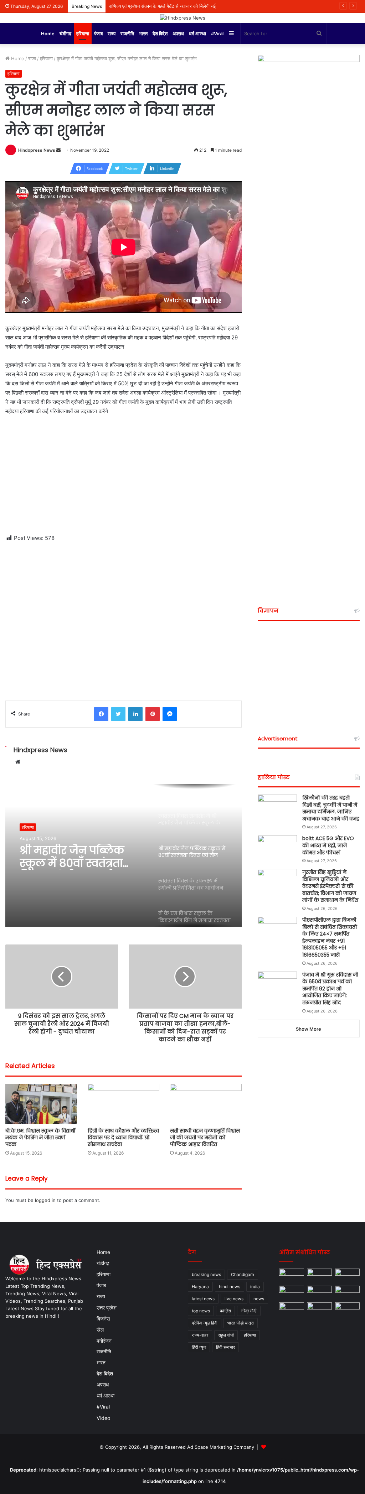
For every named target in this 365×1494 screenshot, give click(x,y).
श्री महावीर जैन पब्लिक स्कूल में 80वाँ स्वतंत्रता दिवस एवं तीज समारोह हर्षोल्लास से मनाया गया (74, 857)
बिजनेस (103, 1319)
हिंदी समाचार (225, 1347)
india (255, 1286)
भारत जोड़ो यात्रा (240, 1323)
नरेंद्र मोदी (249, 1310)
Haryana (200, 1286)
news (258, 1298)
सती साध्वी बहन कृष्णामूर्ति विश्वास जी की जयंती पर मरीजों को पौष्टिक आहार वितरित (205, 1137)
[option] (123, 855)
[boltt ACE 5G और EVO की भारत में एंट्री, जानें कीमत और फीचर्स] (277, 848)
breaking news (206, 1274)
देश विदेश (160, 33)
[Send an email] (58, 150)
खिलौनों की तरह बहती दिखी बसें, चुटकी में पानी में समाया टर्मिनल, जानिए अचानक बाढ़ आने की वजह (330, 808)
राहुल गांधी (226, 1335)
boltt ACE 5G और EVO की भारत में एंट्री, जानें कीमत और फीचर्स (328, 845)
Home (48, 33)
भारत (143, 33)
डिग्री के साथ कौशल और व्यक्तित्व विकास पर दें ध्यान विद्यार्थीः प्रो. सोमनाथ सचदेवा (123, 1137)
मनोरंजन (104, 1341)
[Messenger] (170, 714)
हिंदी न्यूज (199, 1347)
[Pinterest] (152, 714)
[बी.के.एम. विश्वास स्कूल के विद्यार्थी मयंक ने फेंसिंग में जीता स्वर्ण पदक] (41, 1104)
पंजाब (98, 33)
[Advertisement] (123, 475)
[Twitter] (118, 714)
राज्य (111, 33)
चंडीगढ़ (65, 33)
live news (234, 1298)
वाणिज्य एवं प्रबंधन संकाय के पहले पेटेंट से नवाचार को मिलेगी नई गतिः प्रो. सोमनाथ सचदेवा (185, 6)
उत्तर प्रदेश (107, 1308)
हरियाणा (82, 33)
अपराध (178, 33)
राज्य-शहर (200, 1335)
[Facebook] (101, 714)
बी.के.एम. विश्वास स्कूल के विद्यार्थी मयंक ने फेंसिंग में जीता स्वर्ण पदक (40, 1137)
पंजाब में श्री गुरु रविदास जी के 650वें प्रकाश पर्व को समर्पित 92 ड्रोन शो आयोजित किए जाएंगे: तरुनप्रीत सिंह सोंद (330, 988)
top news (201, 1310)
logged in (45, 1200)
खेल (100, 1330)
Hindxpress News (36, 150)
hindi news (229, 1286)
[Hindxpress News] (182, 18)
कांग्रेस (225, 1310)
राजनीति (127, 33)
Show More (308, 1029)
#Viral (217, 33)
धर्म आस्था (197, 33)
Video (103, 1418)
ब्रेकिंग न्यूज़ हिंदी (204, 1323)
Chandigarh (242, 1274)
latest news (203, 1298)
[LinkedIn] (135, 714)
